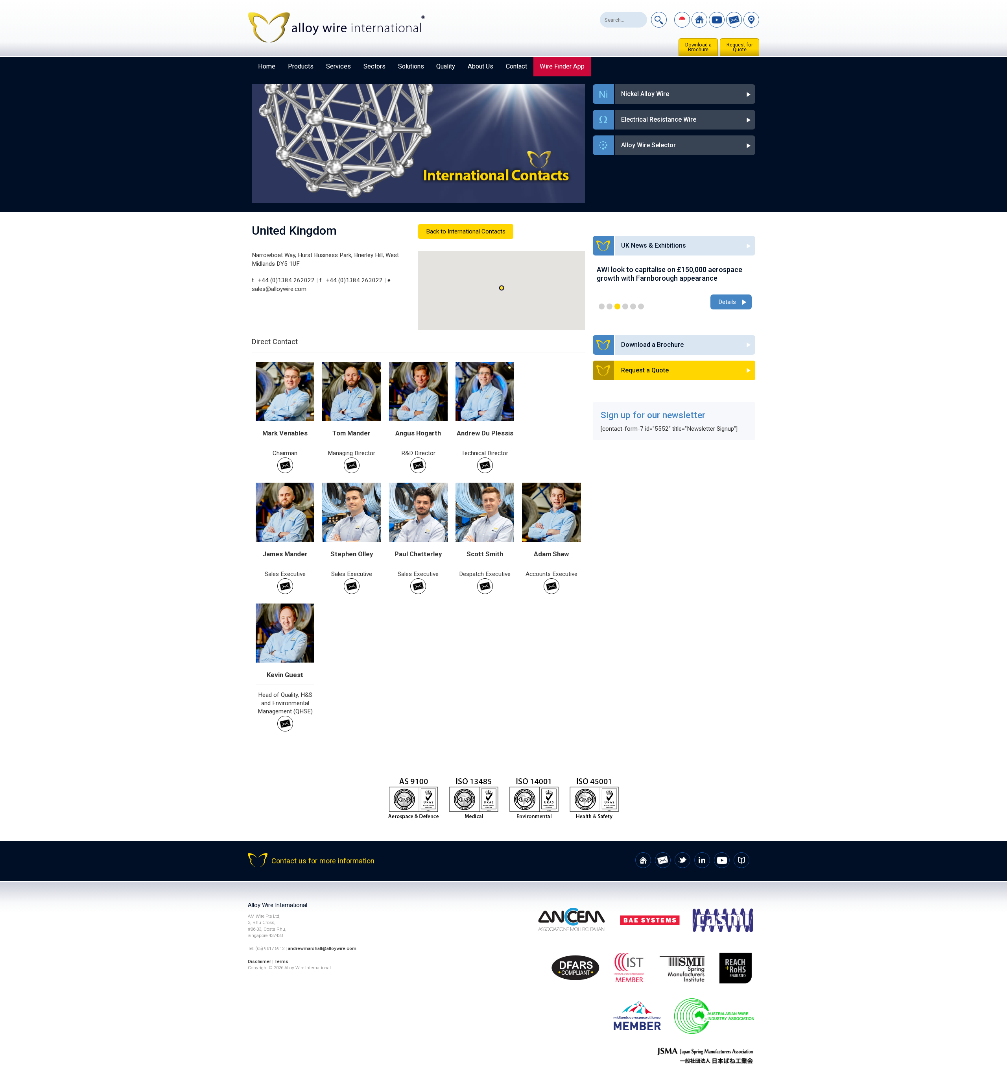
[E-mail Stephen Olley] (352, 592)
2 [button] (609, 306)
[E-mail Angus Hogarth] (418, 471)
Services (338, 66)
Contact (516, 66)
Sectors (374, 66)
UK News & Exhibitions (653, 245)
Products (301, 66)
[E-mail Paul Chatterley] (418, 592)
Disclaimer (259, 961)
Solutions (411, 66)
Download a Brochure (698, 47)
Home (266, 66)
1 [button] (602, 306)
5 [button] (633, 306)
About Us (480, 66)
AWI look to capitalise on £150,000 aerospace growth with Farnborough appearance (669, 273)
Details (727, 302)
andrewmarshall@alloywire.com (322, 948)
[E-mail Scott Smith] (485, 592)
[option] (674, 288)
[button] (501, 288)
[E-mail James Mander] (285, 592)
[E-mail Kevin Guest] (285, 729)
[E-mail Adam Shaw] (551, 592)
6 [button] (641, 306)
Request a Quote (645, 370)
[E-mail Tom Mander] (352, 471)
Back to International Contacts (465, 231)
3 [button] (617, 306)
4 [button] (625, 306)
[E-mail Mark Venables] (285, 471)
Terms (281, 961)
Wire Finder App (562, 66)
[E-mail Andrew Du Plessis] (485, 471)
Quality (445, 66)
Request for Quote (740, 47)
